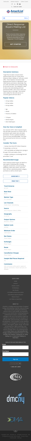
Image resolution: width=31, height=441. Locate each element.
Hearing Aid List (20, 334)
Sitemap (19, 438)
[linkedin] (17, 4)
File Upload (16, 290)
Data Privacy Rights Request (15, 294)
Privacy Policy (15, 297)
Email (4, 344)
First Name (5, 351)
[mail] (20, 4)
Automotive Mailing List (20, 336)
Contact (15, 283)
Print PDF (15, 181)
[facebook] (11, 363)
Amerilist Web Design (14, 436)
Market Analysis (15, 1)
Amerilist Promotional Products (15, 333)
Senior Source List (12, 331)
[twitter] (15, 4)
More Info (15, 176)
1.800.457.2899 (17, 6)
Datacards (6, 1)
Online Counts (24, 1)
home (15, 281)
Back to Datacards (11, 67)
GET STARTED (15, 44)
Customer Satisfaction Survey (15, 292)
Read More (15, 337)
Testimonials (15, 288)
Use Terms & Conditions (15, 299)
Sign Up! (15, 359)
